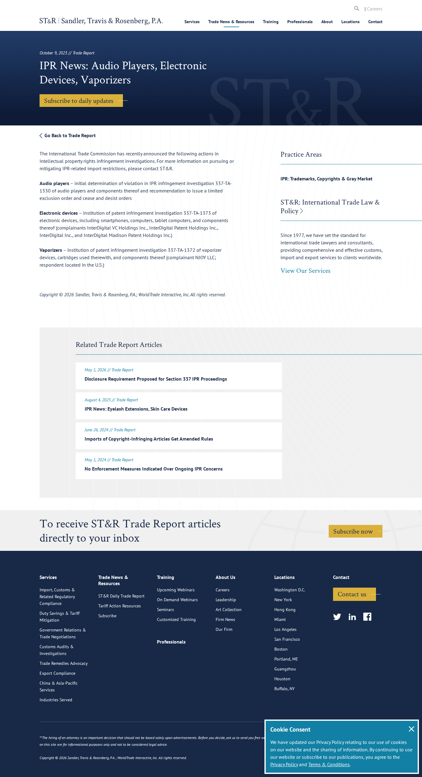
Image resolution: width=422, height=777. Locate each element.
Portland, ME (286, 659)
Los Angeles (285, 629)
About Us (225, 577)
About (327, 21)
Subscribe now (353, 531)
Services (192, 21)
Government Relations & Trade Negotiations (63, 633)
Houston (282, 679)
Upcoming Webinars (176, 590)
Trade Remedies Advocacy (64, 663)
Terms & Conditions (329, 764)
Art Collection (229, 609)
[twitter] (339, 617)
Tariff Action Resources (119, 606)
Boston (281, 649)
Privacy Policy (284, 764)
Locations (350, 21)
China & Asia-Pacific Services (59, 686)
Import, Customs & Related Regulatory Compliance (57, 596)
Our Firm (224, 629)
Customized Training (176, 619)
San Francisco (287, 639)
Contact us (352, 593)
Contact (375, 21)
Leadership (226, 599)
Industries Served (56, 700)
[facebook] (369, 617)
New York (283, 599)
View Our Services (306, 270)
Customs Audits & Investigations (57, 650)
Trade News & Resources (231, 21)
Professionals (300, 21)
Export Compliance (57, 673)
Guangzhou (285, 669)
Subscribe (107, 616)
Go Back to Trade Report (69, 135)
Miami (280, 619)
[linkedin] (354, 617)
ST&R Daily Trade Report (121, 596)
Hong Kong (285, 609)
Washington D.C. (289, 590)
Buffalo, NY (284, 688)
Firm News (225, 619)
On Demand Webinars (177, 599)
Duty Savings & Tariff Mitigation (59, 616)
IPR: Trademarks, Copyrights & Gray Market (327, 178)
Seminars (165, 609)
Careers (374, 9)
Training (271, 21)
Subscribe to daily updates (78, 100)
